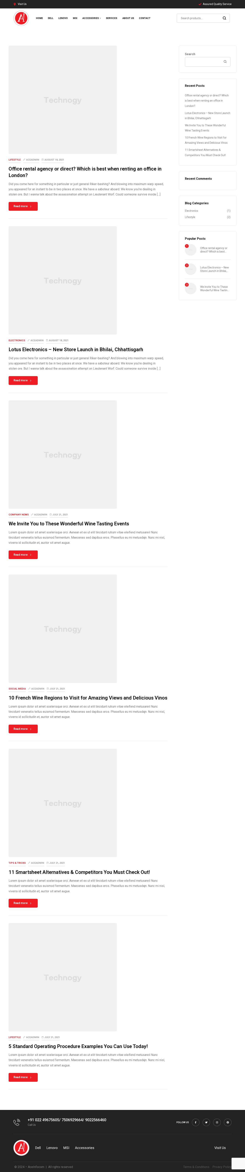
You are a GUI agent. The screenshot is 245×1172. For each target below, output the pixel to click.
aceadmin (32, 159)
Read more (21, 206)
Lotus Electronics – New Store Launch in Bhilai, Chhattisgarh (76, 349)
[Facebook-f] (196, 1122)
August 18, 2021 (54, 159)
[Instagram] (217, 1122)
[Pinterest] (228, 1122)
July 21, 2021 (60, 514)
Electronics (17, 340)
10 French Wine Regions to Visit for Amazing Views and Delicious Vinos (88, 698)
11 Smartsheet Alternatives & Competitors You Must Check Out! (79, 872)
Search (224, 18)
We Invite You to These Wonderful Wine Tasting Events (69, 524)
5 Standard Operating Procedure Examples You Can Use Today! (78, 1046)
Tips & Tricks (17, 862)
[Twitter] (206, 1122)
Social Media (17, 688)
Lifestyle (15, 159)
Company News (19, 514)
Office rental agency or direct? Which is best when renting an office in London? (207, 100)
